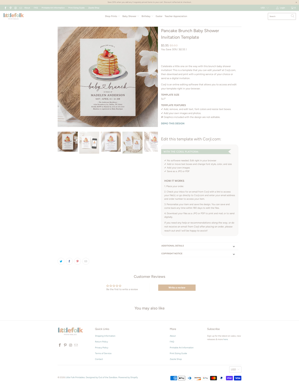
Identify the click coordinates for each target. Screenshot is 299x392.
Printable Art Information (53, 8)
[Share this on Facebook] (69, 261)
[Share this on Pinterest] (77, 261)
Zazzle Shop (93, 8)
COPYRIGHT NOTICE (171, 253)
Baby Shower (129, 16)
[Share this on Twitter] (61, 261)
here (225, 339)
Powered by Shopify (128, 377)
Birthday (146, 16)
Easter (159, 16)
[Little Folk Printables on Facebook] (5, 8)
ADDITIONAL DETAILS (172, 245)
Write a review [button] (176, 287)
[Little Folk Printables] (13, 16)
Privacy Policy (101, 347)
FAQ (36, 8)
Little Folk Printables (75, 377)
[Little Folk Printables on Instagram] (15, 8)
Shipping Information (105, 336)
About (27, 8)
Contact (99, 359)
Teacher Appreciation (176, 16)
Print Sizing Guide (76, 8)
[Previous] (60, 77)
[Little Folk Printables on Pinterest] (10, 8)
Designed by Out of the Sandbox (101, 377)
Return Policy (101, 341)
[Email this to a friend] (85, 261)
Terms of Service (103, 353)
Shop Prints (111, 16)
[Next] (155, 77)
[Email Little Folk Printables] (20, 8)
